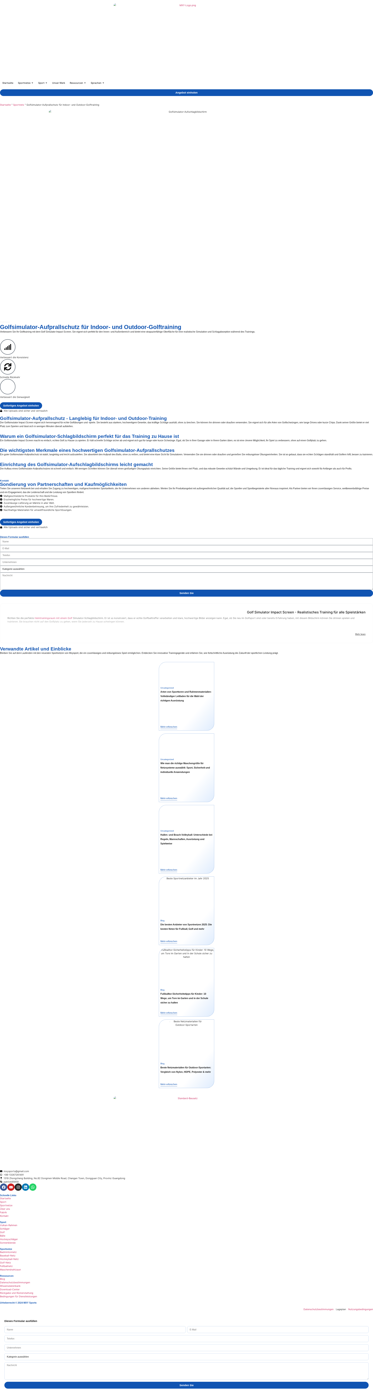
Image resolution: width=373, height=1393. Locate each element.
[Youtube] (11, 1187)
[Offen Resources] (85, 83)
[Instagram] (18, 1187)
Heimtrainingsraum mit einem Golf (53, 618)
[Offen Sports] (46, 83)
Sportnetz (18, 104)
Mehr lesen (360, 634)
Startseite (5, 104)
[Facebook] (3, 1187)
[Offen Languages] (103, 83)
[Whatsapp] (32, 1187)
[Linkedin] (25, 1187)
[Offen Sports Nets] (32, 83)
